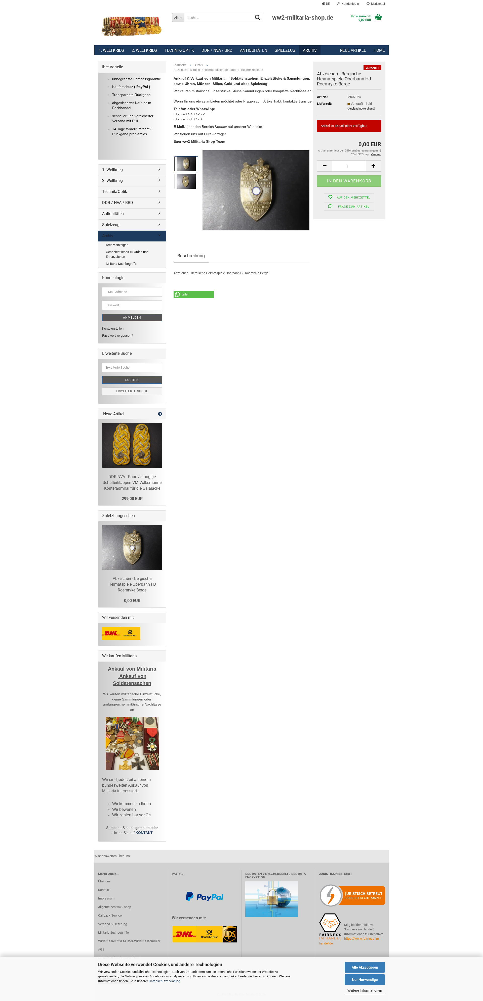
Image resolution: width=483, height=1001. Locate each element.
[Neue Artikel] (160, 414)
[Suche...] (257, 17)
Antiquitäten (253, 50)
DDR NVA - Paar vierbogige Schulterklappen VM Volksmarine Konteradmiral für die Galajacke (132, 482)
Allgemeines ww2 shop (114, 907)
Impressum (106, 898)
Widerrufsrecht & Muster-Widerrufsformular (129, 941)
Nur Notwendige (365, 980)
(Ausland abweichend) (361, 108)
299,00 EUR (132, 498)
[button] (326, 4)
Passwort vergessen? (117, 335)
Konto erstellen (113, 328)
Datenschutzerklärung (164, 981)
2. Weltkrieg (144, 50)
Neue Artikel (353, 50)
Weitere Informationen (364, 990)
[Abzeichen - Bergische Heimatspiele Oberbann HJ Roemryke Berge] (256, 190)
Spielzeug (285, 50)
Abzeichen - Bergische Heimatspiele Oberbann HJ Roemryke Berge (132, 584)
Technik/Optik (179, 50)
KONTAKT (144, 833)
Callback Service (110, 915)
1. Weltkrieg (111, 50)
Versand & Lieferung (112, 924)
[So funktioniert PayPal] (204, 896)
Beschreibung (191, 255)
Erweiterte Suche (132, 391)
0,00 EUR (132, 600)
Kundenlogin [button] (349, 4)
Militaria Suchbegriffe (121, 264)
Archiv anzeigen (117, 245)
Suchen (132, 380)
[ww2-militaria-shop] (131, 26)
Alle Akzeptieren (365, 967)
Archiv (310, 50)
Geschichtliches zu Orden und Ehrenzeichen (127, 254)
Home (379, 50)
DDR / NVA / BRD (217, 50)
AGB (101, 949)
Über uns (104, 881)
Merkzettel (377, 4)
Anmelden (132, 317)
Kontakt (103, 890)
